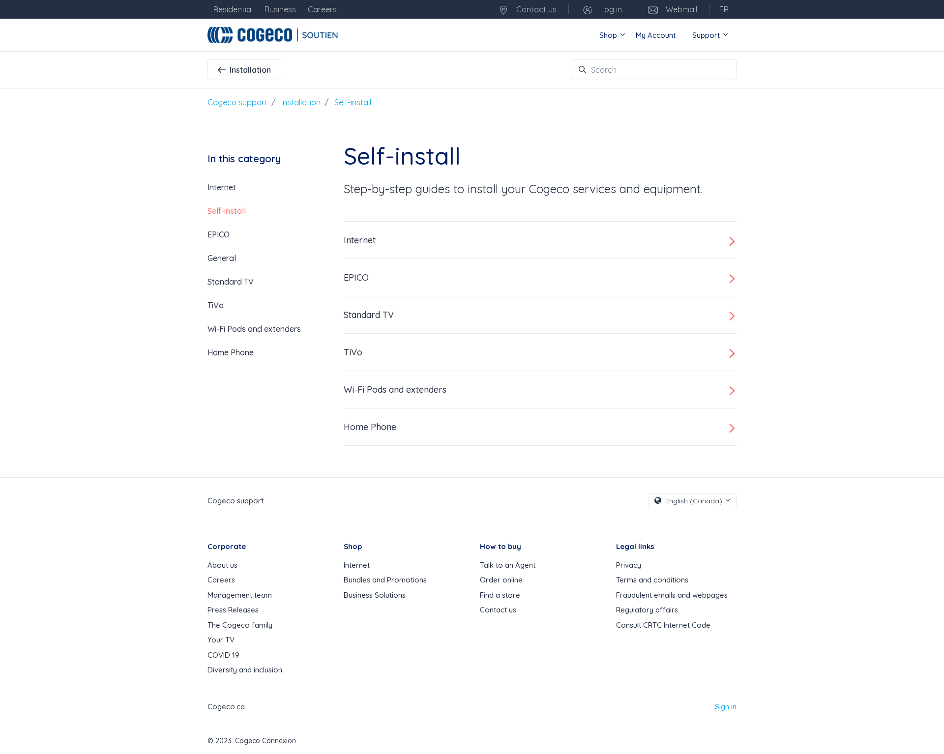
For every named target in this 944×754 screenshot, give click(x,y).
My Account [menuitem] (656, 35)
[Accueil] (274, 35)
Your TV (221, 639)
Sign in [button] (726, 706)
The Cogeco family (239, 625)
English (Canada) (693, 500)
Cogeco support (237, 102)
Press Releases (233, 609)
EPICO (356, 277)
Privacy (628, 565)
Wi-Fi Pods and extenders (395, 389)
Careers (221, 579)
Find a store (500, 595)
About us (222, 565)
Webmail (680, 9)
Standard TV (369, 314)
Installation (250, 70)
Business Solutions (375, 595)
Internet (360, 240)
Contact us (535, 9)
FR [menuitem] (724, 9)
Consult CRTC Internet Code (663, 625)
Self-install (352, 102)
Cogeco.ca (226, 706)
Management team (239, 595)
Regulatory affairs (647, 609)
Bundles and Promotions (385, 579)
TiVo (353, 352)
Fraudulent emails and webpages (672, 595)
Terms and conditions (652, 579)
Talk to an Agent (507, 565)
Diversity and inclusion (244, 669)
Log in (610, 9)
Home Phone (370, 427)
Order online (501, 579)
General (221, 258)
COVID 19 (223, 655)
